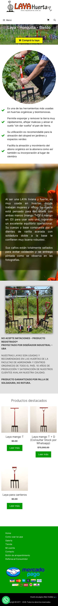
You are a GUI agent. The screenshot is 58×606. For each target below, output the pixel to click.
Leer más (15, 448)
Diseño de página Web (38, 597)
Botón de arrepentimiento (17, 555)
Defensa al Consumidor (16, 559)
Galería (8, 540)
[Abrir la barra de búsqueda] (54, 20)
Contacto (9, 551)
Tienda (8, 544)
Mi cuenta (10, 548)
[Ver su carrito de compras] (48, 20)
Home (8, 533)
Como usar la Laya (14, 536)
